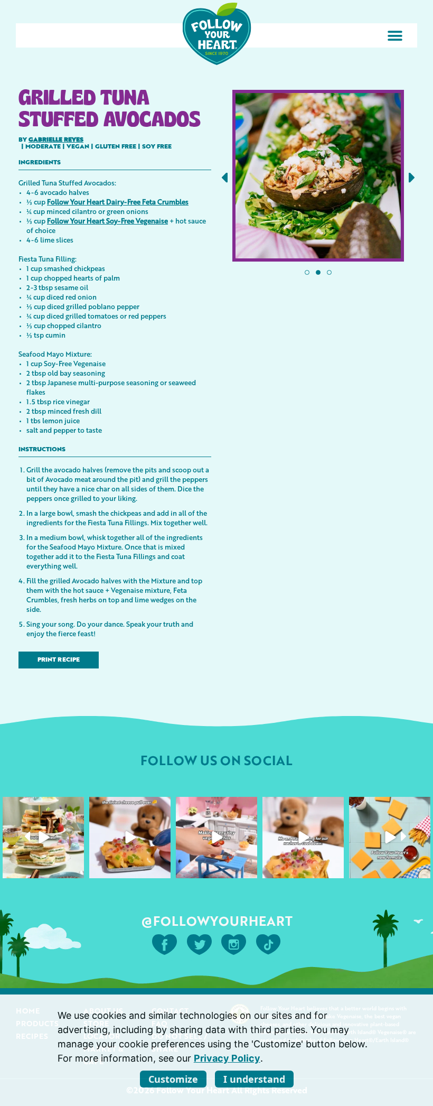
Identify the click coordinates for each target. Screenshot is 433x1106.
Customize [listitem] (173, 1079)
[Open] (43, 837)
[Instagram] (74, 868)
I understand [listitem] (254, 1079)
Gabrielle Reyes (56, 140)
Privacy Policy (227, 1058)
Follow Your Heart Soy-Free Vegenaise (107, 220)
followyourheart (42, 806)
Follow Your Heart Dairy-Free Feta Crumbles (118, 201)
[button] (395, 36)
